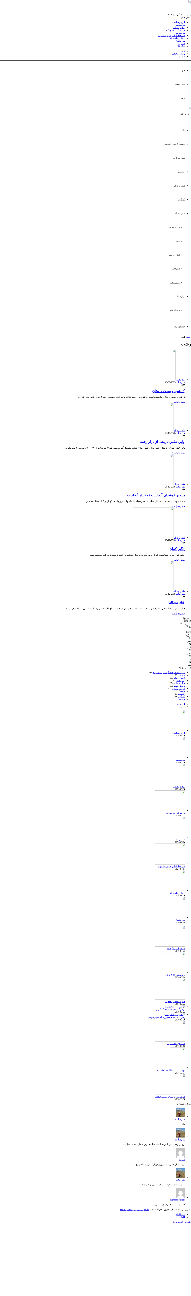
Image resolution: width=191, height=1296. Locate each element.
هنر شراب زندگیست (176, 948)
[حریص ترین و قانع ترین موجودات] (170, 1094)
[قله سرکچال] (170, 837)
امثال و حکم (179, 683)
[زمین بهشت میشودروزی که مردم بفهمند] (174, 1014)
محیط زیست (174, 227)
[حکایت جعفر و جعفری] (170, 999)
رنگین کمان (177, 549)
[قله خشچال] (170, 917)
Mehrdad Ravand (177, 1200)
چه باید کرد (175, 310)
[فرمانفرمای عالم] (170, 890)
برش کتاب (175, 282)
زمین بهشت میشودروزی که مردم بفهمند (166, 1017)
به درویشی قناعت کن (175, 975)
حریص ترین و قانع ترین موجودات (170, 1096)
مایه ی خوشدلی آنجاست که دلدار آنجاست (156, 495)
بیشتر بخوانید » (178, 402)
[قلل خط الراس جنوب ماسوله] (170, 864)
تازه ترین (181, 704)
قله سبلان (180, 25)
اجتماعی (176, 269)
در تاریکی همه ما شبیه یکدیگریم (170, 1009)
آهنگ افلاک (180, 46)
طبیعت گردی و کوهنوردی (173, 144)
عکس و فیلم (179, 185)
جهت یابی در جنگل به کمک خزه (171, 1070)
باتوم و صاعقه (178, 22)
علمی (177, 241)
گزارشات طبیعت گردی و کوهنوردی (169, 672)
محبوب (182, 706)
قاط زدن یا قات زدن (176, 1043)
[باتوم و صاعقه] (170, 730)
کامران (182, 1159)
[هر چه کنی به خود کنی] (170, 810)
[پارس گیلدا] (185, 114)
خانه (183, 130)
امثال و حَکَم (174, 255)
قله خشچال (180, 41)
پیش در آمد (180, 699)
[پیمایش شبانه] (170, 784)
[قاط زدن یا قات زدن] (170, 1041)
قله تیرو (181, 43)
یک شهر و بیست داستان (168, 391)
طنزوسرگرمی (178, 158)
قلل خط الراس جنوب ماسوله (171, 35)
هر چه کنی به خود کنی (175, 30)
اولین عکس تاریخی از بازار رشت (162, 442)
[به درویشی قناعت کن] (170, 972)
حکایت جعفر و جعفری (175, 1001)
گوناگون (181, 199)
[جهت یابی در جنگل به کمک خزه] (177, 1067)
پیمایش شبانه (179, 27)
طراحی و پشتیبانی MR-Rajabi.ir (134, 1209)
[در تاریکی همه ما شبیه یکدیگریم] (174, 1006)
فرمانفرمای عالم (177, 38)
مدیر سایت (180, 382)
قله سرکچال (179, 33)
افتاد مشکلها (176, 602)
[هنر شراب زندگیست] (170, 946)
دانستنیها (181, 172)
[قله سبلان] (170, 757)
